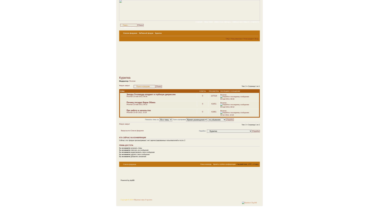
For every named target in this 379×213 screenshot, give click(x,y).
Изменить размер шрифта (256, 32)
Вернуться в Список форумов (132, 130)
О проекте (148, 200)
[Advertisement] (146, 58)
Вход (256, 39)
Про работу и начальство (139, 110)
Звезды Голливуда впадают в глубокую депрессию (151, 94)
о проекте (255, 22)
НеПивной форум (146, 33)
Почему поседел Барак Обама (141, 102)
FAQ (227, 39)
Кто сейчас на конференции (132, 137)
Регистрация (248, 39)
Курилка (158, 33)
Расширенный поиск (128, 27)
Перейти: (202, 131)
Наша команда (205, 164)
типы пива (208, 22)
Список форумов (130, 33)
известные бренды (222, 22)
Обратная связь (139, 200)
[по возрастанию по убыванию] (221, 119)
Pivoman (132, 81)
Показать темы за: (152, 119)
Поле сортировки (179, 119)
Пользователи (236, 39)
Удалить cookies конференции (224, 164)
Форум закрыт (124, 85)
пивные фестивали (241, 22)
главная (199, 22)
